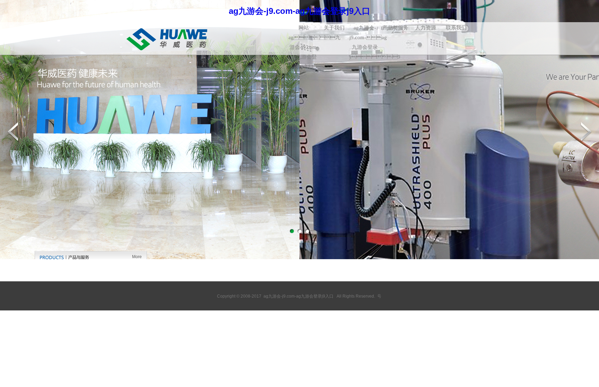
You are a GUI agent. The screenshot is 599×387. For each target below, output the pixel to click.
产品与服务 (395, 27)
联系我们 (456, 27)
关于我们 (334, 27)
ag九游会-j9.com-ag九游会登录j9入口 (299, 11)
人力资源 (425, 27)
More (137, 256)
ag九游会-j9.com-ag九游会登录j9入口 (364, 29)
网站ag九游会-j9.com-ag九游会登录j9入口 (303, 29)
